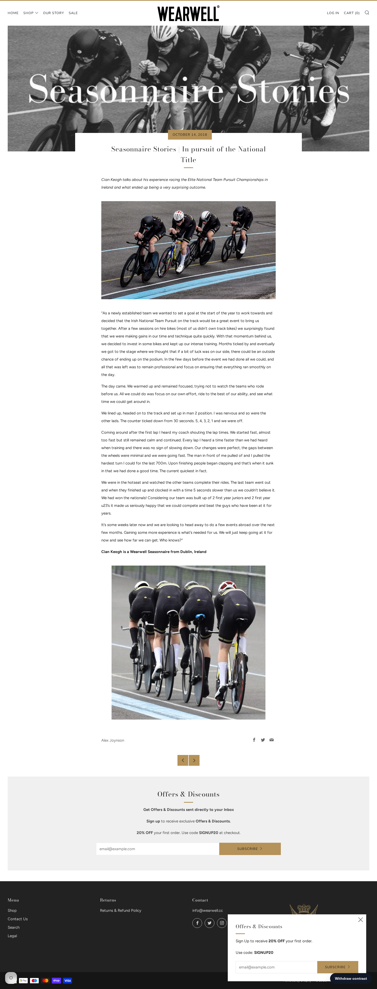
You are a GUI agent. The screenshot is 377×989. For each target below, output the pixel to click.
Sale (73, 13)
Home (13, 13)
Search (13, 927)
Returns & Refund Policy (120, 910)
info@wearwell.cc (207, 910)
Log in (333, 13)
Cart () (352, 13)
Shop (28, 13)
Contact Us (18, 919)
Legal (12, 936)
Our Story (53, 13)
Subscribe (247, 849)
